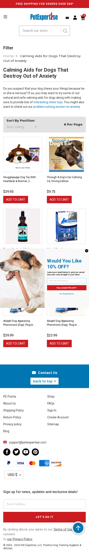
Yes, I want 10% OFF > (66, 287)
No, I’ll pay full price (67, 294)
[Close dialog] (86, 250)
